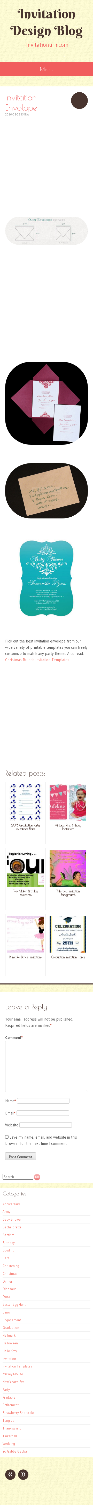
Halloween (10, 1343)
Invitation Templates (17, 1366)
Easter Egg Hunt (14, 1304)
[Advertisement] (46, 163)
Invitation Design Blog (46, 22)
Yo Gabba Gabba (15, 1451)
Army (6, 1211)
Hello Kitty (10, 1351)
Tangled (8, 1420)
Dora (6, 1297)
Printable (9, 1397)
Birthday (9, 1243)
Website (11, 1125)
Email (10, 1113)
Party (6, 1389)
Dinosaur (9, 1289)
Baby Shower (12, 1219)
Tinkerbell (10, 1436)
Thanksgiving (12, 1428)
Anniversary (11, 1204)
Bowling (8, 1250)
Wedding (9, 1443)
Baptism (8, 1235)
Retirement (11, 1405)
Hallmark (9, 1335)
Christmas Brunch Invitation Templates (37, 659)
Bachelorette (12, 1227)
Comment (14, 1037)
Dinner (7, 1281)
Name (10, 1100)
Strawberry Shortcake (19, 1413)
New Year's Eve (14, 1382)
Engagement (12, 1320)
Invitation (9, 1359)
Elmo (6, 1312)
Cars (6, 1258)
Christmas (10, 1273)
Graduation (11, 1327)
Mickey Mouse (13, 1374)
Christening (11, 1266)
